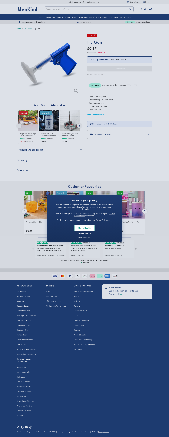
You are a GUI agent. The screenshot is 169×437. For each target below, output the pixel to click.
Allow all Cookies (84, 228)
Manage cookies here (84, 237)
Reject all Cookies (84, 233)
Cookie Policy (101, 220)
